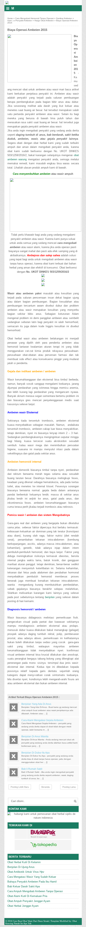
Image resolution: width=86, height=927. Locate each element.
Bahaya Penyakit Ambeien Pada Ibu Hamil (32, 881)
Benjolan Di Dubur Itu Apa (35, 752)
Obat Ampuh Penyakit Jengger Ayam (28, 901)
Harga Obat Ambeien (44, 20)
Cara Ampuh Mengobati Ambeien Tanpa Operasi (35, 891)
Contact (51, 926)
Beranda (45, 787)
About (44, 926)
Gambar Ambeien (64, 18)
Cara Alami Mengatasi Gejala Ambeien (42, 720)
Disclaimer (62, 926)
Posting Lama (69, 787)
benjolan (50, 597)
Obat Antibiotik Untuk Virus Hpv (25, 871)
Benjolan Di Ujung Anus (21, 866)
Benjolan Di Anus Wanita (34, 736)
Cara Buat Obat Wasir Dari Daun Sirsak (31, 921)
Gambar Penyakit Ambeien (19, 20)
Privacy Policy (75, 926)
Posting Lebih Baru (20, 787)
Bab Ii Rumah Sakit (31, 769)
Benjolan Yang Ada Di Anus (36, 704)
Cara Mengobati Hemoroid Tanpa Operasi (34, 18)
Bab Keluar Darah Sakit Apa (23, 886)
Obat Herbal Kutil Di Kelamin (24, 862)
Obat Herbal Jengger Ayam (23, 905)
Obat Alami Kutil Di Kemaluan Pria (27, 896)
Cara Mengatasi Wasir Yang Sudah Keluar (31, 876)
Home (10, 18)
